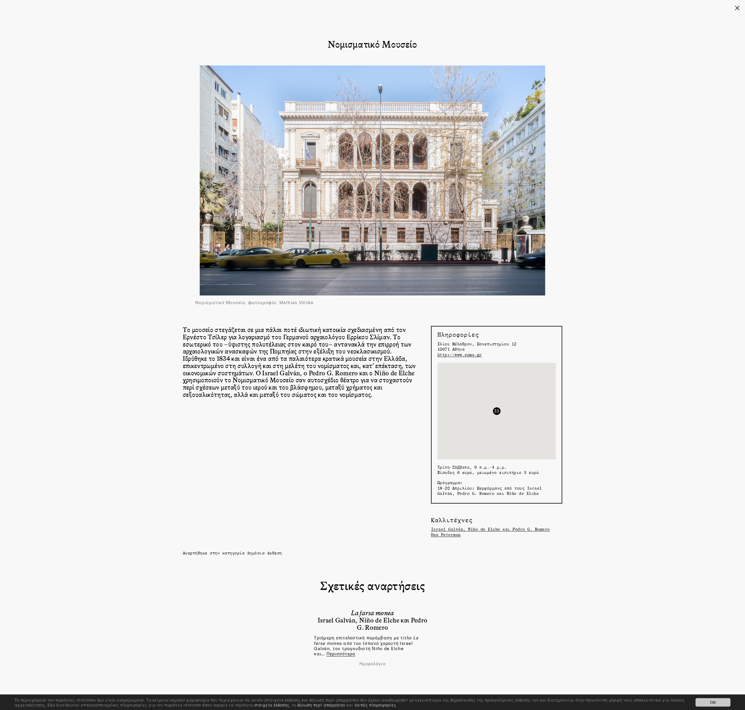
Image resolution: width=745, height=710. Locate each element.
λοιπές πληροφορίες (375, 705)
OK (713, 702)
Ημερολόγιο (372, 663)
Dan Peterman (446, 534)
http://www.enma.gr (459, 354)
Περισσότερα (341, 654)
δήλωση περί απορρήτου (321, 705)
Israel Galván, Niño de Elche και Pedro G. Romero (490, 529)
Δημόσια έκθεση (264, 552)
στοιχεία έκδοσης (271, 705)
